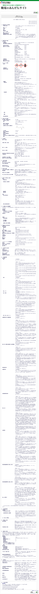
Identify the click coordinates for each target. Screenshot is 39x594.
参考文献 (3, 583)
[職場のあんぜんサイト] (13, 6)
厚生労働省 (6, 2)
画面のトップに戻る (35, 590)
